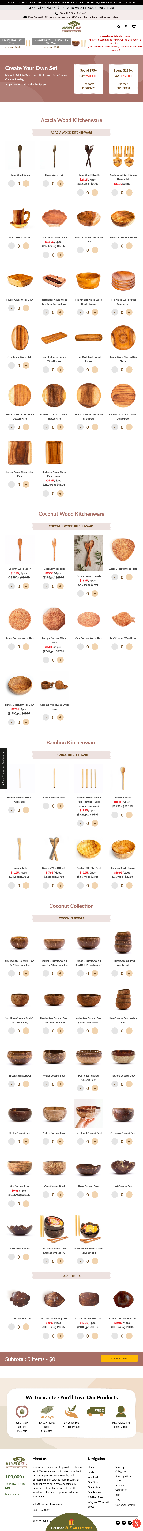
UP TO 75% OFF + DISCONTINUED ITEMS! (90, 7)
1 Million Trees (95, 1497)
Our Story (93, 1482)
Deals (91, 1472)
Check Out (119, 1358)
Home (91, 1467)
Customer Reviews (125, 1504)
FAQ (117, 1499)
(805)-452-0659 (41, 1509)
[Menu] (8, 26)
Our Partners (95, 1487)
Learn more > (12, 1494)
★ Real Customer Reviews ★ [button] (3, 769)
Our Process (94, 1492)
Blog (117, 1494)
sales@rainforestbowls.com (47, 1503)
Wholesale (93, 1477)
